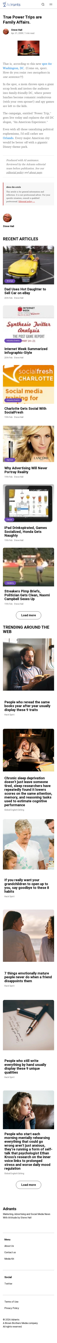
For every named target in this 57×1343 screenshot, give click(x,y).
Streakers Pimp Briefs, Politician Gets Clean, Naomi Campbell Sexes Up (27, 595)
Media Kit (9, 1258)
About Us (9, 1246)
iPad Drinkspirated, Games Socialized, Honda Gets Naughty (25, 532)
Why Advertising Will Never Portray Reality (25, 470)
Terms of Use (11, 1301)
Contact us (10, 1252)
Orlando (8, 138)
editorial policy (15, 172)
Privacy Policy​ (11, 1308)
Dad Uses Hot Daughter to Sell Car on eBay (25, 291)
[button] (51, 4)
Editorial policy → (27, 201)
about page (35, 172)
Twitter (8, 1283)
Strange (10, 281)
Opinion (10, 460)
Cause (9, 520)
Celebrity (10, 583)
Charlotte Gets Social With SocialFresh (25, 410)
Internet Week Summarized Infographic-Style (26, 351)
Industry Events (13, 341)
